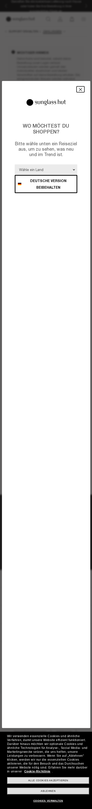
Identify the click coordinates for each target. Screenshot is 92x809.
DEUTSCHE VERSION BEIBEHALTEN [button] (48, 184)
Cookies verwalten (48, 800)
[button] (80, 89)
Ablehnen (48, 791)
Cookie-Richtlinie (37, 771)
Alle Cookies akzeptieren (48, 780)
